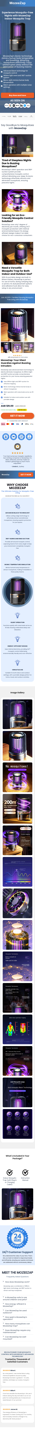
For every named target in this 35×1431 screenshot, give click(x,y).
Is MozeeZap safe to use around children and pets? (15, 1298)
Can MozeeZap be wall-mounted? (15, 1338)
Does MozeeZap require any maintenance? (16, 1331)
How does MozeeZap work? (17, 1282)
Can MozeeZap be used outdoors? (15, 1311)
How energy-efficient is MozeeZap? (14, 1305)
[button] (17, 1282)
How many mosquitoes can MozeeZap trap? (16, 1324)
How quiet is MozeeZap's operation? (15, 1318)
